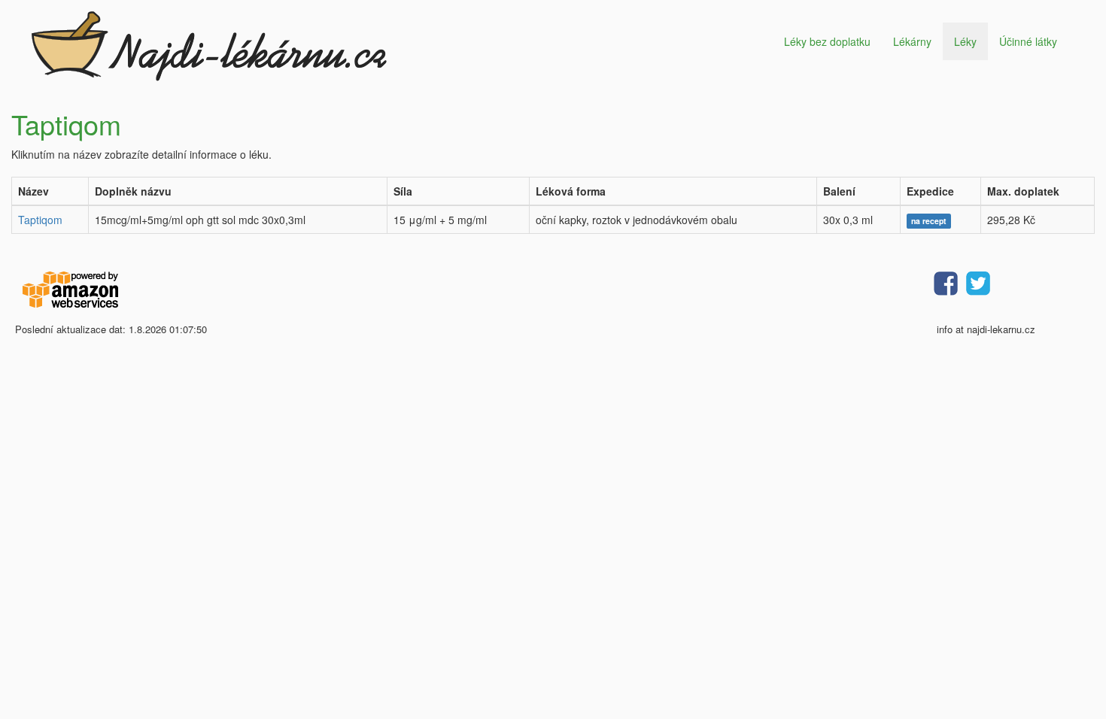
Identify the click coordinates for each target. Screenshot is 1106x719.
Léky (965, 41)
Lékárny (912, 41)
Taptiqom (40, 219)
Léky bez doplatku (827, 41)
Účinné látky (1028, 41)
